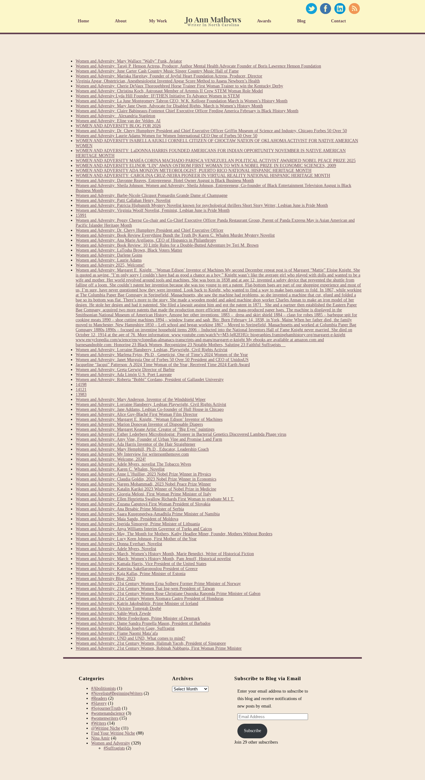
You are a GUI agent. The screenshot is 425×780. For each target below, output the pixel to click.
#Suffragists (114, 748)
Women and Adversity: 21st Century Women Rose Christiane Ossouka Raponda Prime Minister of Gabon (168, 593)
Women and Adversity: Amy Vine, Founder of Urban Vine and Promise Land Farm (149, 439)
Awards (264, 21)
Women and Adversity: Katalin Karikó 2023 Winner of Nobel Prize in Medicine (146, 489)
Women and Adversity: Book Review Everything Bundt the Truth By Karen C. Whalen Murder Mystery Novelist (175, 235)
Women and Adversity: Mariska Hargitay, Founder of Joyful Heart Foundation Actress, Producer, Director (169, 76)
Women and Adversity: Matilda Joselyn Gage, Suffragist (125, 628)
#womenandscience (108, 713)
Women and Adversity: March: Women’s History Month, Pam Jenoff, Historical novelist (153, 558)
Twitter (311, 8)
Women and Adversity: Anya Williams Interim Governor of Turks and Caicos (144, 529)
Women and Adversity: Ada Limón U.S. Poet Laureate (124, 374)
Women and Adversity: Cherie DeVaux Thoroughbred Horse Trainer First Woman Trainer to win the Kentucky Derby (179, 86)
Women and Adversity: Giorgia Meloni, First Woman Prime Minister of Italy (143, 494)
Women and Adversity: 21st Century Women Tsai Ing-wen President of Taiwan (145, 588)
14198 (81, 384)
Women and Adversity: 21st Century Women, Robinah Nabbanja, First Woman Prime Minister (159, 648)
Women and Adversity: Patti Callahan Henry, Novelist (123, 200)
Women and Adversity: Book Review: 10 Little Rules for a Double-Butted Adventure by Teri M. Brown (167, 245)
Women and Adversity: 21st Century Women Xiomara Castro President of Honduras (149, 598)
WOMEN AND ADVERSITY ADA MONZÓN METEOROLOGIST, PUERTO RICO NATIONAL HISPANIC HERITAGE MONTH (193, 170)
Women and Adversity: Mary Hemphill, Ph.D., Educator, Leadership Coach (142, 449)
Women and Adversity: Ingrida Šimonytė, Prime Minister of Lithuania (138, 524)
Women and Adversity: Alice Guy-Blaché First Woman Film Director (137, 414)
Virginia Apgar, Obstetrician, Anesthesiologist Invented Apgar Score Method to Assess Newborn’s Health (168, 81)
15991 (81, 215)
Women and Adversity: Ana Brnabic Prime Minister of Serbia (130, 509)
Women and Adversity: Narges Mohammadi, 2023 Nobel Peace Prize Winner (143, 484)
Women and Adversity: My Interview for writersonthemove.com (132, 454)
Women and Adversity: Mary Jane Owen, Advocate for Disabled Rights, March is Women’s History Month (169, 106)
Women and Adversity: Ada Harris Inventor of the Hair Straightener (135, 444)
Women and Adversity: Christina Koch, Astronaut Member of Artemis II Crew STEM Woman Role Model (169, 91)
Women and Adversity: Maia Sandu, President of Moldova (127, 519)
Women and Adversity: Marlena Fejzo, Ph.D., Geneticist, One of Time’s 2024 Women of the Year (162, 354)
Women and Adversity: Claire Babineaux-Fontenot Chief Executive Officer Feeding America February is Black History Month (187, 111)
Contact (338, 21)
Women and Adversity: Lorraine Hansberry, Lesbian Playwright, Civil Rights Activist (151, 404)
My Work (158, 21)
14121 (81, 389)
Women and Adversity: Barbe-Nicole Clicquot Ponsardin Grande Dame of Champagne (151, 195)
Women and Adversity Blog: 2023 (105, 578)
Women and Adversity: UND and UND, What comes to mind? (130, 638)
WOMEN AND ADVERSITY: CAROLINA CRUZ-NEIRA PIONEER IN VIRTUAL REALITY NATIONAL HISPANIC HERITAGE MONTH (203, 175)
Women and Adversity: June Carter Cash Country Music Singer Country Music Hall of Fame (157, 71)
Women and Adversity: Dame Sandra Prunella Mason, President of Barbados (143, 623)
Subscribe (252, 730)
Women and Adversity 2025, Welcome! (110, 265)
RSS (354, 8)
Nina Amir (100, 738)
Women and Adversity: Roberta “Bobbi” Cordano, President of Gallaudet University (150, 379)
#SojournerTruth (106, 708)
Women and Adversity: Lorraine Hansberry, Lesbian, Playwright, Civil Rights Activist (151, 349)
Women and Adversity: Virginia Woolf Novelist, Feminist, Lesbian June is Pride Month (153, 210)
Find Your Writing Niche (113, 733)
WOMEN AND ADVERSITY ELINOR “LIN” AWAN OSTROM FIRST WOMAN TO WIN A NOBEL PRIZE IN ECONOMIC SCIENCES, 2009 (206, 165)
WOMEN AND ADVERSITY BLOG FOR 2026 (118, 125)
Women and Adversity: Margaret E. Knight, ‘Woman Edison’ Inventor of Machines (149, 419)
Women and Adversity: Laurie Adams (109, 260)
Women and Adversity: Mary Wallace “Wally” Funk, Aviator (129, 61)
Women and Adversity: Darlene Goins (109, 255)
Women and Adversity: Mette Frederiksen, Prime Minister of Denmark (138, 618)
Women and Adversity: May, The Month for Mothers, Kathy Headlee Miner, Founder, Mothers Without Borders (174, 534)
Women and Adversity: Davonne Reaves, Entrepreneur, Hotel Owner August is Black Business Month (165, 180)
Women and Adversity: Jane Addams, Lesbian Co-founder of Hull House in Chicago (150, 409)
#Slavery (99, 703)
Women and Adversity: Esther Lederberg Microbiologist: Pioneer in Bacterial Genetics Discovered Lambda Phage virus (181, 434)
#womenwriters (104, 718)
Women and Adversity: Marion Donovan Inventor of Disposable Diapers (139, 424)
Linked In (340, 8)
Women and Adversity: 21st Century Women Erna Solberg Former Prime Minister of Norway (158, 583)
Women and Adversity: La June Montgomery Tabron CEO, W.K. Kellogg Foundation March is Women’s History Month (181, 101)
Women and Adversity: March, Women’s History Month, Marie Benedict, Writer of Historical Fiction (165, 553)
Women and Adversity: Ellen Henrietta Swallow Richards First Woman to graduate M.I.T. (155, 499)
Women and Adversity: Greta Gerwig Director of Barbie (125, 369)
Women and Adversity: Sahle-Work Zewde (113, 613)
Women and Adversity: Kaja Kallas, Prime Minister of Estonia (130, 573)
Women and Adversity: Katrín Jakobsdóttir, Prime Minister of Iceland (137, 603)
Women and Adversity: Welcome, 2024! (111, 459)
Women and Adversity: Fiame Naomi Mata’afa (117, 633)
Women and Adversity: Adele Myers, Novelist (116, 548)
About (121, 21)
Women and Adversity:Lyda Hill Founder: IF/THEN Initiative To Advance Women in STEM (158, 96)
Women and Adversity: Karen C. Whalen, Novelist (120, 469)
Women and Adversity (110, 743)
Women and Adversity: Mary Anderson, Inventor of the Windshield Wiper (141, 399)
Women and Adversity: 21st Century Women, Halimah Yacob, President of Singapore (151, 643)
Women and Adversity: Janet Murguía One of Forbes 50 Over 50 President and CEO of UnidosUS (162, 359)
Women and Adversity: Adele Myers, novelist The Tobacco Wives (133, 464)
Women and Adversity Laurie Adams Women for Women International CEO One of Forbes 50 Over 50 (166, 135)
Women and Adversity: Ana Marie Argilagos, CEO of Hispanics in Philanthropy (146, 240)
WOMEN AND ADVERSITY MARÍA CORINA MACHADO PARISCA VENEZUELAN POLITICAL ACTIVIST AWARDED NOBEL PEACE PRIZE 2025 (216, 160)
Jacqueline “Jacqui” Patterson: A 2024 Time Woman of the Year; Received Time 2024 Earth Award (163, 364)
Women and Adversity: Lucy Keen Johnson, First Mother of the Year (136, 538)
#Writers (98, 723)
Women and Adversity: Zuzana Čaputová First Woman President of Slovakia (143, 504)
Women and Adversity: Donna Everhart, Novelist (119, 543)
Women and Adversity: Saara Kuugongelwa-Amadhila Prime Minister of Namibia (148, 514)
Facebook (325, 8)
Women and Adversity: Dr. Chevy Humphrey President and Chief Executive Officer (149, 230)
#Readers (99, 698)
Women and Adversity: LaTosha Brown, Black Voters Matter (129, 250)
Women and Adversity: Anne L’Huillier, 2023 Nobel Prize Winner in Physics (143, 474)
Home (83, 21)
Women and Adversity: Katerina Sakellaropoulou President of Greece (137, 568)
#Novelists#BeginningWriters (116, 693)
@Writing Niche (105, 728)
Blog (301, 21)
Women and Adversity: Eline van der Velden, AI (118, 120)
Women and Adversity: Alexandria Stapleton (115, 116)
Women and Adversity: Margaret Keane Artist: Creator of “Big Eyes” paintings (145, 429)
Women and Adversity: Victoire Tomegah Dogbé (118, 608)
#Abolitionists (103, 688)
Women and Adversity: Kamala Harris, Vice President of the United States (141, 563)
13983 (81, 394)
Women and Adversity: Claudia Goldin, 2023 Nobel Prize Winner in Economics (146, 479)
